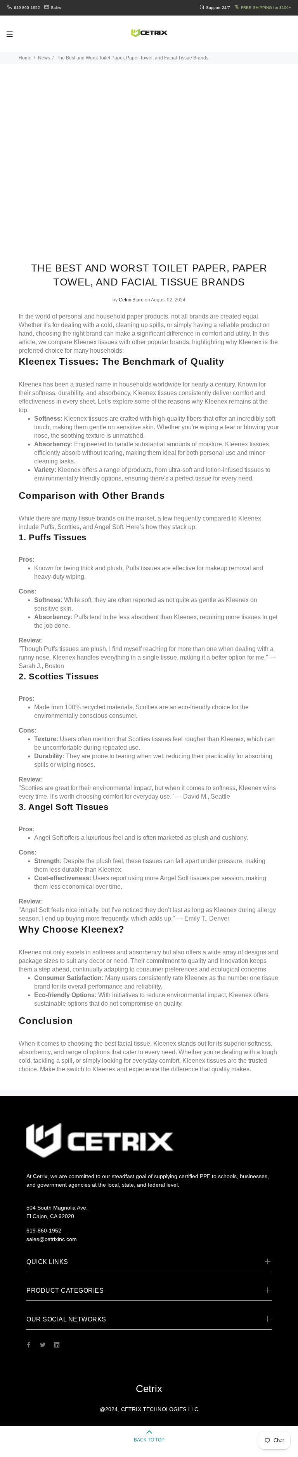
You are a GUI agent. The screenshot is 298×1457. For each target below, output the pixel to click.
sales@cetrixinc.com (51, 1239)
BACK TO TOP (149, 1440)
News (44, 58)
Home (25, 58)
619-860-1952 (27, 7)
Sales (56, 7)
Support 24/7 (218, 7)
